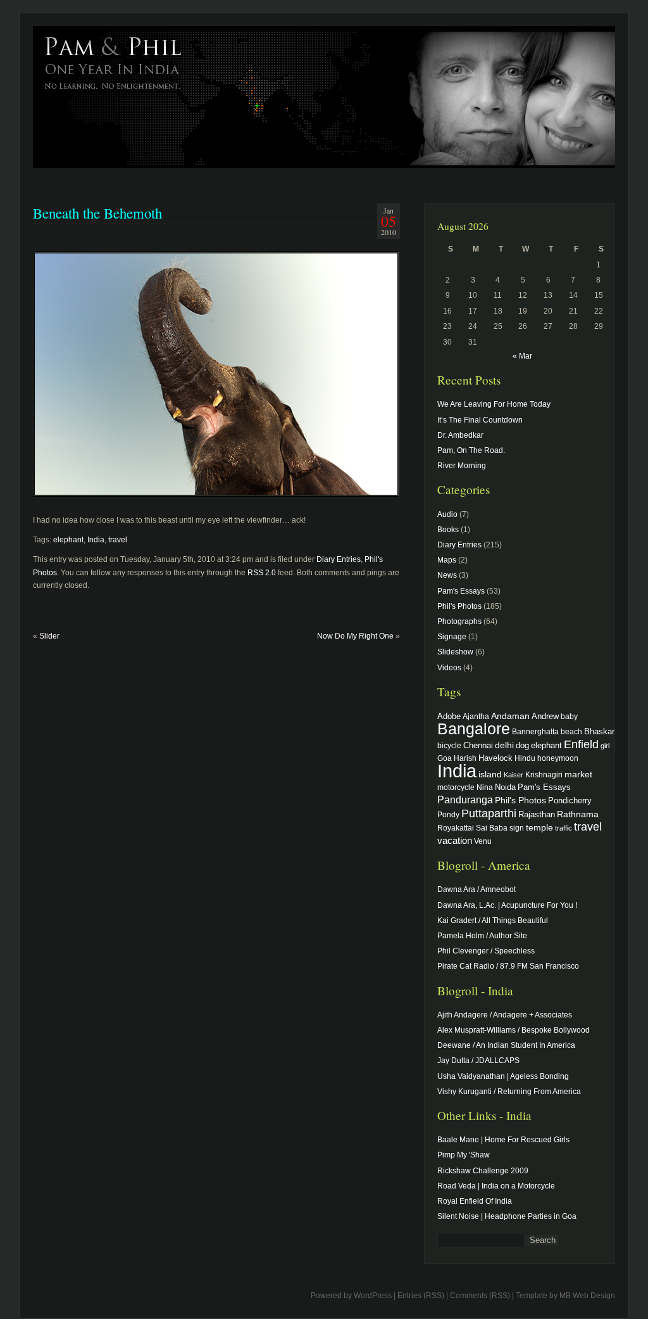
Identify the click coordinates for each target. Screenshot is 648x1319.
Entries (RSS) (420, 1295)
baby (569, 716)
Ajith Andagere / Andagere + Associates (504, 1014)
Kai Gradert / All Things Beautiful (492, 920)
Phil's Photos (459, 606)
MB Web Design (587, 1295)
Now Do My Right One (355, 636)
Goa (444, 758)
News (447, 575)
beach (571, 731)
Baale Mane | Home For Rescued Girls (503, 1139)
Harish (465, 758)
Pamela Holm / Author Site (482, 935)
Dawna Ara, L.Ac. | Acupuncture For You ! (507, 905)
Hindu (524, 758)
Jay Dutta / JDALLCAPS (478, 1060)
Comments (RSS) (480, 1295)
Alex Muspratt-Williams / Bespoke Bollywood (513, 1030)
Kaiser (513, 775)
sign (516, 828)
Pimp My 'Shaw (463, 1154)
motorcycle (456, 787)
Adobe (449, 716)
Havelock (495, 758)
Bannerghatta (535, 731)
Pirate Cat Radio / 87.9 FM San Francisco (508, 966)
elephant (68, 539)
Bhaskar (599, 731)
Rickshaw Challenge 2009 (482, 1170)
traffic (563, 828)
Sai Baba (492, 828)
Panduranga (465, 799)
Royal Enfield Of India (474, 1201)
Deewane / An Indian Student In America (506, 1045)
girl (605, 745)
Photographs (459, 621)
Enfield (581, 744)
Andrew (545, 716)
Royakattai (455, 828)
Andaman (510, 716)
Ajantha (476, 716)
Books (448, 529)
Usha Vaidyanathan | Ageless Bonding (503, 1076)
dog (522, 745)
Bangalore (473, 728)
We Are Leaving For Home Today (494, 404)
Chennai (478, 745)
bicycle (449, 745)
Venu (483, 841)
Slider (49, 636)
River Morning (461, 465)
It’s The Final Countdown (480, 420)
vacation (454, 840)
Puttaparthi (488, 813)
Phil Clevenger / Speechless (486, 950)
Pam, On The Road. (471, 450)
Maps (446, 560)
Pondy (448, 814)
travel (117, 539)
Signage (451, 636)
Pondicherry (570, 800)
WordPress (373, 1295)
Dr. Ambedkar (460, 435)
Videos (449, 667)
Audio (447, 514)
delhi (504, 745)
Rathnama (578, 814)
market (578, 774)
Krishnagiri (544, 774)
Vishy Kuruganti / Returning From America (509, 1091)
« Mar (522, 356)
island (490, 774)
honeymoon (557, 758)
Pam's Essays (461, 591)
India (95, 539)
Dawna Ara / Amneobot (476, 889)
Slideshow (455, 651)
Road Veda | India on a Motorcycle (496, 1186)
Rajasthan (536, 814)
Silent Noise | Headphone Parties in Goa (506, 1216)
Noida (505, 787)
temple (539, 827)
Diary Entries (338, 559)
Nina (485, 787)
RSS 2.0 (261, 572)
